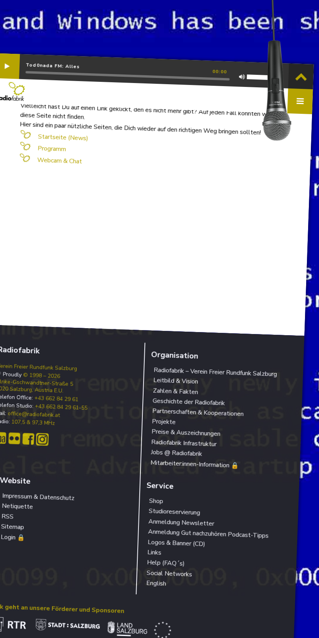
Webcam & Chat (59, 161)
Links (154, 552)
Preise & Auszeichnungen (186, 432)
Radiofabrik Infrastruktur (184, 443)
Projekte (164, 421)
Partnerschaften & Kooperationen (198, 413)
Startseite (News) (63, 137)
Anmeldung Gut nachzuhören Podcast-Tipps (208, 533)
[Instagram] (42, 439)
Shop (156, 501)
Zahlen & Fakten (175, 391)
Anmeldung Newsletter (181, 522)
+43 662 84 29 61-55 (61, 407)
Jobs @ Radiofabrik (176, 453)
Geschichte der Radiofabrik (188, 401)
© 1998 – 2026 (41, 375)
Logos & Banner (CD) (176, 543)
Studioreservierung (174, 512)
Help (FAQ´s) (166, 563)
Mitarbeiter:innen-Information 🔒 (194, 464)
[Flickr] (14, 438)
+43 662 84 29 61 (56, 399)
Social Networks (170, 574)
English (156, 583)
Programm (51, 149)
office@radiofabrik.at (34, 414)
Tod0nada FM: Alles (53, 66)
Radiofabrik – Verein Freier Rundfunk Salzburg (215, 372)
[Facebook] (28, 439)
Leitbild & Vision (175, 381)
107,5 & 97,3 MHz (33, 423)
